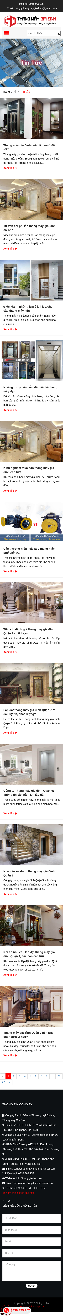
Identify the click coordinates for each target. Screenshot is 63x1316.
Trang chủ (9, 91)
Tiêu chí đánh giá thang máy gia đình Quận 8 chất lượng (28, 631)
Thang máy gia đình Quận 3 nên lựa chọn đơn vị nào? (28, 1034)
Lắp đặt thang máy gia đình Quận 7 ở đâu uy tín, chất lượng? (29, 712)
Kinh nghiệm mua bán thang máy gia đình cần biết (28, 470)
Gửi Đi (31, 1285)
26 (59, 1076)
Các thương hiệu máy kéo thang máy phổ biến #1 (29, 550)
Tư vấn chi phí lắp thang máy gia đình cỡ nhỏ (29, 228)
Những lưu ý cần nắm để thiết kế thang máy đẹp (30, 389)
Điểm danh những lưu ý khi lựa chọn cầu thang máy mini (28, 308)
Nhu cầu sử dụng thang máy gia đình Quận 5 (29, 873)
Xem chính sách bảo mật (19, 1192)
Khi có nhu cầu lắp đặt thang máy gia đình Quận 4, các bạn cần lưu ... (29, 954)
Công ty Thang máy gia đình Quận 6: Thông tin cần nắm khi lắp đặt (28, 792)
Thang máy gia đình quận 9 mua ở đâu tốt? (30, 147)
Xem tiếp (8, 168)
